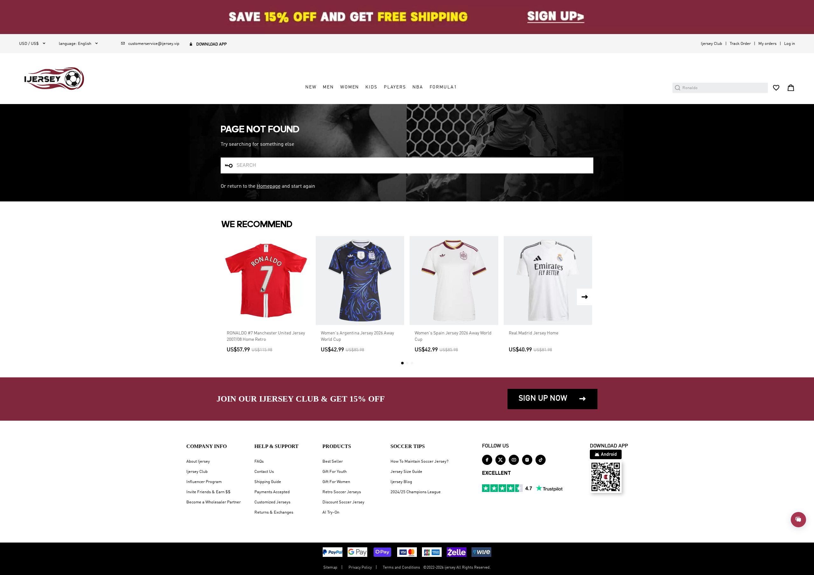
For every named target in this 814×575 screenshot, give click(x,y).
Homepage (268, 186)
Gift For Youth (334, 472)
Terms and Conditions (401, 568)
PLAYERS (395, 87)
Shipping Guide (267, 482)
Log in (789, 44)
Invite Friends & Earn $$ (208, 492)
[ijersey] (54, 79)
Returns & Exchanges (273, 512)
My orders (767, 44)
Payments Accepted (272, 492)
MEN (328, 87)
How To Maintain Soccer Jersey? (419, 461)
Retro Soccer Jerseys (341, 492)
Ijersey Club (711, 44)
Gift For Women (336, 482)
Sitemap (330, 568)
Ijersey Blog (401, 482)
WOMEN (349, 87)
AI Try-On (330, 512)
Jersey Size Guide (406, 472)
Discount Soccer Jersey (343, 502)
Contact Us (264, 472)
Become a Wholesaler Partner (213, 502)
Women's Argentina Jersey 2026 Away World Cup (357, 336)
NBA (417, 87)
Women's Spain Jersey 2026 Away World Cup (453, 336)
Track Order (740, 44)
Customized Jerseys (272, 502)
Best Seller (332, 461)
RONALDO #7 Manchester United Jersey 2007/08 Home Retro (266, 336)
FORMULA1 (443, 87)
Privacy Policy (360, 568)
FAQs (259, 461)
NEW (311, 87)
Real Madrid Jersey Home (533, 333)
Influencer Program (204, 482)
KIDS (371, 87)
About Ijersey (198, 461)
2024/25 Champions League (415, 492)
